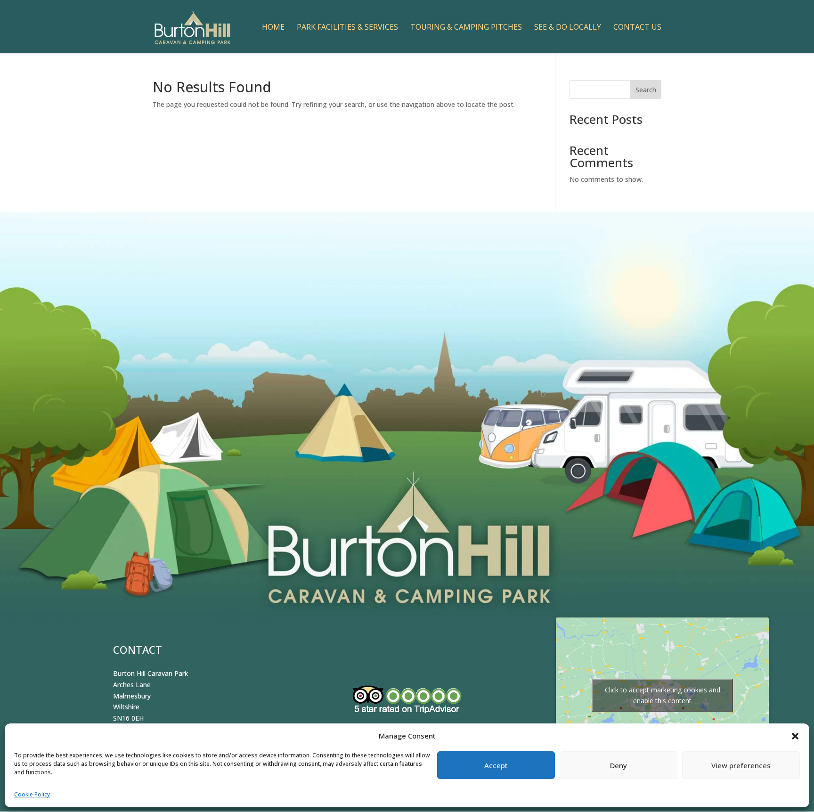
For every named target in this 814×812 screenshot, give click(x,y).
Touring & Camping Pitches (466, 28)
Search (645, 89)
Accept (496, 765)
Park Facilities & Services (347, 28)
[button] (795, 736)
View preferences (741, 765)
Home (273, 28)
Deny (618, 765)
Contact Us (637, 28)
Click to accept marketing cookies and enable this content (662, 695)
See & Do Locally (567, 28)
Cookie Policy (32, 794)
